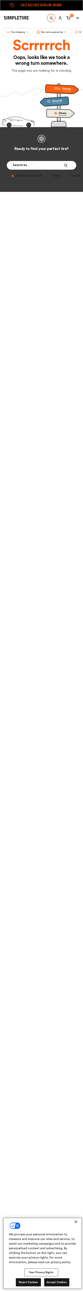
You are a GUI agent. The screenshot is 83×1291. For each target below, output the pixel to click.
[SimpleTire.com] (19, 18)
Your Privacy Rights (41, 1272)
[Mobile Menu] (77, 18)
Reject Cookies (28, 1282)
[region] (42, 1253)
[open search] (51, 18)
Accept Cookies (57, 1282)
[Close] (76, 1222)
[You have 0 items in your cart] (67, 18)
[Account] (60, 18)
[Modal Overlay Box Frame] (41, 5)
